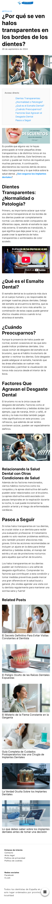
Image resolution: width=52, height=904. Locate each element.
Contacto (9, 853)
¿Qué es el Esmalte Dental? (30, 105)
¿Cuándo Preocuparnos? (29, 109)
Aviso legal (10, 855)
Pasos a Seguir (23, 120)
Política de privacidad (15, 858)
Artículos (7, 11)
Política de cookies (13, 861)
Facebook (9, 875)
